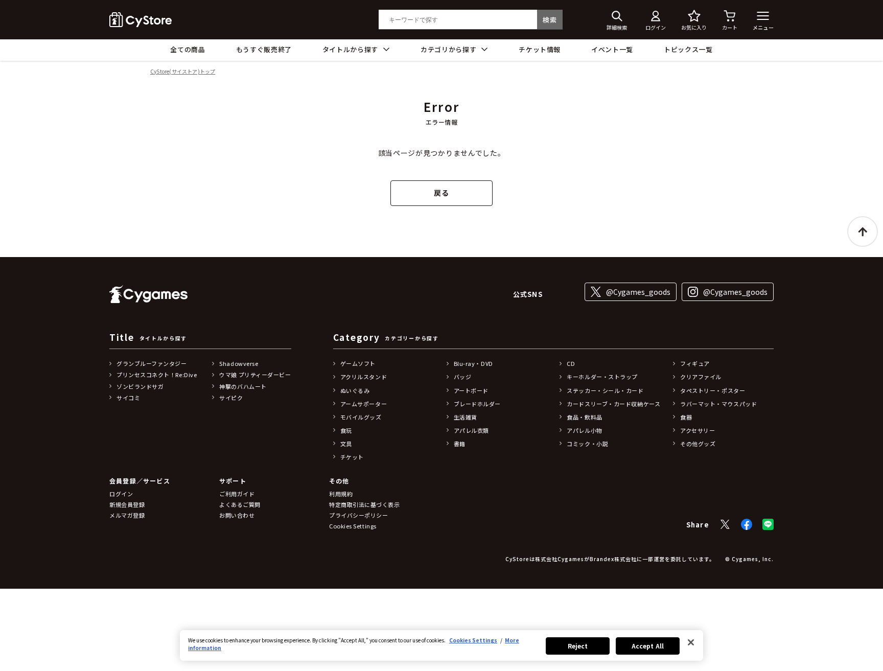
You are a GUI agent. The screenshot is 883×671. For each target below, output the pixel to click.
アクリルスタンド (363, 377)
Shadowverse (238, 363)
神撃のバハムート (242, 386)
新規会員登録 (127, 504)
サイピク (231, 398)
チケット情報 (540, 49)
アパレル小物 (584, 430)
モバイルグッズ (361, 417)
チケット (352, 457)
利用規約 (341, 494)
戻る (441, 193)
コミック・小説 (587, 443)
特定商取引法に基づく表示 (364, 504)
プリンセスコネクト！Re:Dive (157, 375)
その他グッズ (697, 443)
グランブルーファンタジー (152, 363)
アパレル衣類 (471, 430)
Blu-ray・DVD (473, 363)
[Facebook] (746, 524)
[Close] (691, 642)
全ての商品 (187, 49)
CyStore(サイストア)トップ (182, 71)
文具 (346, 443)
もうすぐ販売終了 (264, 49)
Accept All (648, 645)
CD (571, 363)
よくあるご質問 (240, 504)
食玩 (346, 430)
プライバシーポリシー (358, 515)
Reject (578, 645)
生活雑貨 (465, 417)
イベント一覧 (612, 49)
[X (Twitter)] (725, 524)
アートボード (471, 390)
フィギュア (695, 363)
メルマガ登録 (127, 515)
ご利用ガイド (236, 494)
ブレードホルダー (477, 404)
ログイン (121, 494)
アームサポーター (363, 404)
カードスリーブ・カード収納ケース (613, 404)
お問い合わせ (236, 515)
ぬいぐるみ (355, 390)
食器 (686, 417)
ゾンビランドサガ (140, 386)
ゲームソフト (358, 363)
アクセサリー (697, 430)
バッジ (463, 377)
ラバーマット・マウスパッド (718, 404)
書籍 (460, 443)
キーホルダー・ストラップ (602, 377)
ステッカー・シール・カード (605, 390)
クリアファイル (701, 377)
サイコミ (128, 398)
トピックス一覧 (688, 49)
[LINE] (768, 524)
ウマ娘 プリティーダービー (255, 375)
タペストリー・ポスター (712, 390)
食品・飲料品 (584, 417)
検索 (549, 20)
